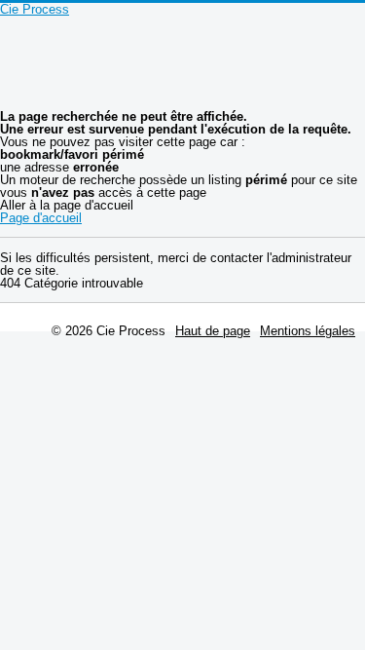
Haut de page (212, 331)
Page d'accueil (41, 217)
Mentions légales (307, 331)
